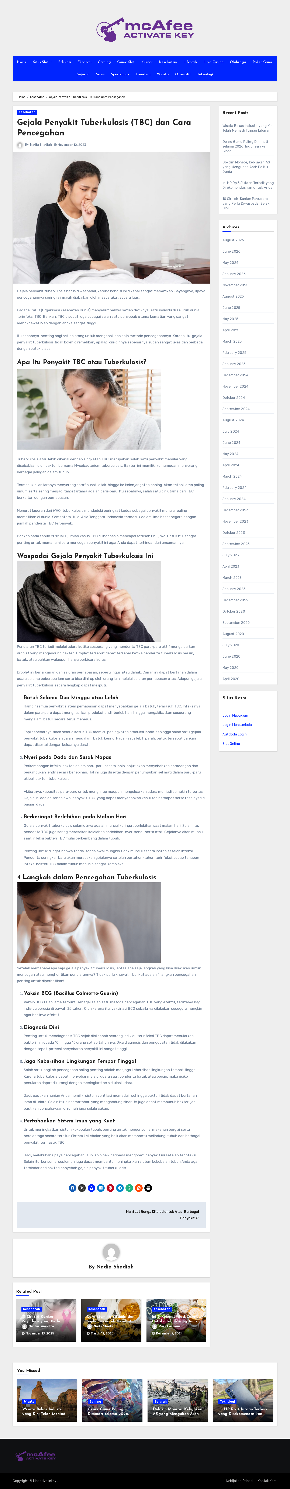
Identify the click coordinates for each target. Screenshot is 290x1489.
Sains (100, 74)
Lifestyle (190, 62)
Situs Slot (41, 62)
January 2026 (234, 274)
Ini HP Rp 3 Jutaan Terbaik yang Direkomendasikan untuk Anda (242, 1413)
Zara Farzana (169, 1326)
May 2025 (230, 319)
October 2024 (233, 398)
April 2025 (230, 330)
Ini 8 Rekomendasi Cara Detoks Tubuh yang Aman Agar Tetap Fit (175, 1321)
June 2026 (231, 251)
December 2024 (235, 375)
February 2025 (234, 353)
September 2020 (236, 623)
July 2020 (230, 645)
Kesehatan (168, 62)
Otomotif (183, 74)
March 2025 (232, 341)
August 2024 (233, 420)
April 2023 (230, 566)
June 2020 (231, 656)
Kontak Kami (267, 1481)
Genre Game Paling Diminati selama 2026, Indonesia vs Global (245, 146)
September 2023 (236, 544)
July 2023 (230, 555)
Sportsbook (120, 74)
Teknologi (205, 74)
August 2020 (233, 634)
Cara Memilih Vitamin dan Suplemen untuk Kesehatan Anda (111, 1321)
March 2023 (232, 578)
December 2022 (235, 600)
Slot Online (231, 744)
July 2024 (230, 431)
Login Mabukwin (235, 715)
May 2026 (230, 263)
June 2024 (231, 443)
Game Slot (126, 62)
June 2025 (231, 308)
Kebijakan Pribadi (239, 1481)
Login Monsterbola (237, 725)
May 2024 (230, 454)
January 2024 (234, 499)
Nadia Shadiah (41, 144)
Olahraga (238, 62)
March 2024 (232, 476)
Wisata (163, 74)
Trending (143, 74)
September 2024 (236, 409)
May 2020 (230, 668)
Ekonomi (84, 62)
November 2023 (235, 521)
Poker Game (263, 62)
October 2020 (233, 611)
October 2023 (233, 533)
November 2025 (235, 285)
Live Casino (214, 62)
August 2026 (233, 240)
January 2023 (233, 589)
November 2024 (235, 386)
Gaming (104, 62)
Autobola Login (234, 734)
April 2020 (230, 679)
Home (22, 62)
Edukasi (64, 62)
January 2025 (233, 364)
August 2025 (233, 296)
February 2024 (234, 488)
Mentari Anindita (41, 1326)
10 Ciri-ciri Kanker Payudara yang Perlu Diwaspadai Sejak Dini (41, 1321)
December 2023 (235, 510)
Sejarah (83, 74)
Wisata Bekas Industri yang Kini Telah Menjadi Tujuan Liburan (44, 1413)
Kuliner (147, 62)
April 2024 (230, 465)
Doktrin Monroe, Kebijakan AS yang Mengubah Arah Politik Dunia (246, 167)
